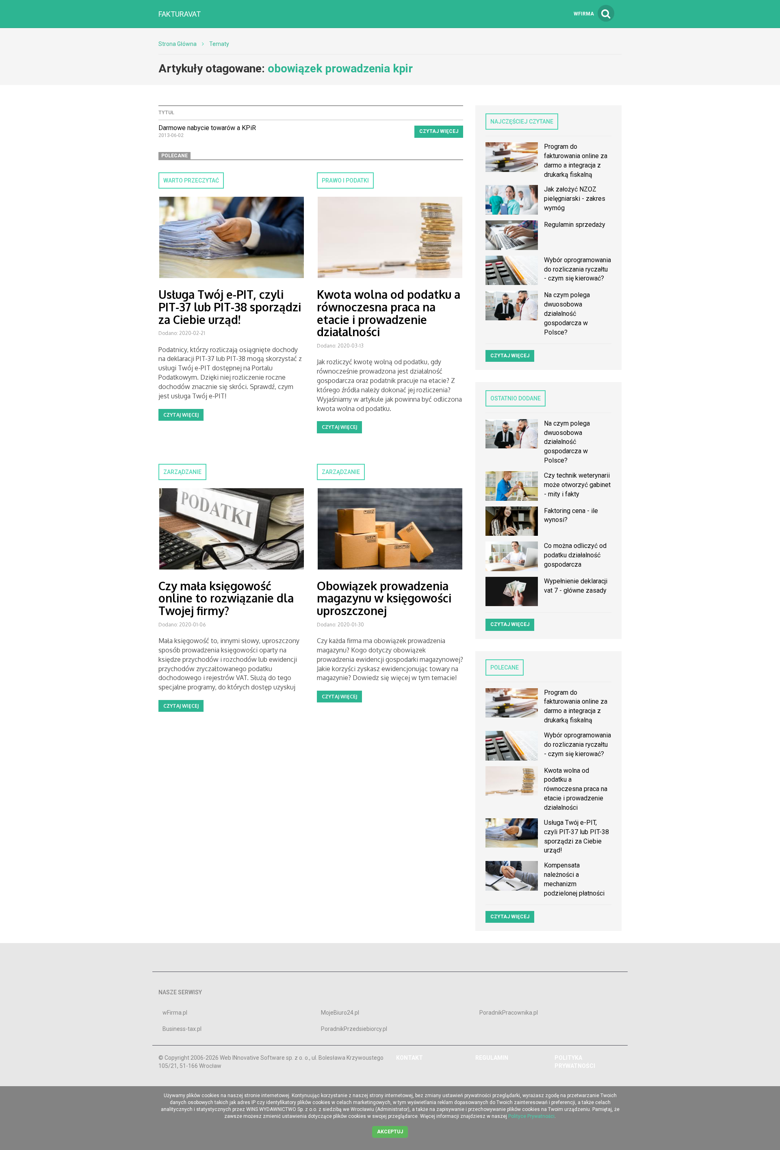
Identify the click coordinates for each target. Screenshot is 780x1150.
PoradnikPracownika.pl (508, 1012)
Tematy (219, 44)
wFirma (584, 14)
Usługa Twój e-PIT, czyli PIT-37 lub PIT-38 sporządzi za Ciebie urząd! (229, 307)
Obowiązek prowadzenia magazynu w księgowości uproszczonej (384, 598)
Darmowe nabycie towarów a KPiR (207, 128)
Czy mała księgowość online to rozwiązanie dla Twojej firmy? (226, 598)
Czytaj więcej (438, 131)
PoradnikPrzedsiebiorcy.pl (354, 1029)
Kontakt (409, 1057)
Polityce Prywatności (531, 1116)
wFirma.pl (174, 1012)
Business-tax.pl (182, 1029)
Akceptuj (390, 1132)
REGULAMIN (491, 1057)
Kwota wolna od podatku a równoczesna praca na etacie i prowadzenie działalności (388, 313)
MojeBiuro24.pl (340, 1012)
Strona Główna (177, 44)
